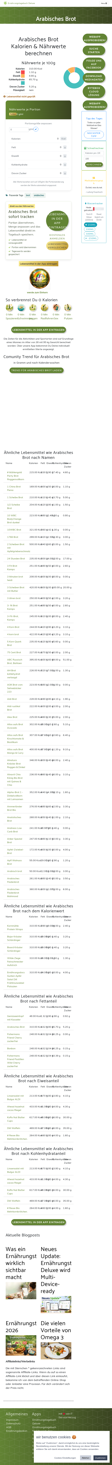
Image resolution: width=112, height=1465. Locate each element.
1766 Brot (12, 536)
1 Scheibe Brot (15, 497)
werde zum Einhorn (37, 292)
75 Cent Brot (14, 652)
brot (28, 195)
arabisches (39, 195)
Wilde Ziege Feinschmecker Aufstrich (15, 962)
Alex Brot (12, 717)
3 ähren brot (14, 598)
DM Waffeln (13, 1128)
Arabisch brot (14, 871)
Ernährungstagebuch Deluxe (21, 3)
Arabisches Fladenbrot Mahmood (13, 893)
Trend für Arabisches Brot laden (36, 370)
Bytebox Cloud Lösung (94, 91)
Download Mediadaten (94, 78)
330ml (89, 229)
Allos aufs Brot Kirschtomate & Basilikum (15, 738)
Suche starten (94, 50)
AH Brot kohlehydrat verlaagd (13, 674)
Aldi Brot (12, 698)
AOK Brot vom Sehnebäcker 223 (15, 688)
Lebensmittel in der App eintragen (59, 220)
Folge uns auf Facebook (94, 64)
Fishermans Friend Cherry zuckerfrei (14, 1038)
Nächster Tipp (93, 134)
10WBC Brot (14, 529)
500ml (89, 233)
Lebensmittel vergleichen (58, 246)
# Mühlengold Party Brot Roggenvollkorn (15, 476)
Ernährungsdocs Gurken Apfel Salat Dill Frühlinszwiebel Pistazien (16, 979)
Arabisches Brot (16, 1026)
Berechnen (94, 164)
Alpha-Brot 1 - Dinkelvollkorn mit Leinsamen (15, 796)
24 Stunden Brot (16, 558)
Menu (103, 3)
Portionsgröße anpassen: (38, 123)
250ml (91, 224)
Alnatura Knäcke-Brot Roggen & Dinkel (16, 764)
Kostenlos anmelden (57, 237)
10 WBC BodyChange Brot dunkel (14, 519)
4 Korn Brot (13, 627)
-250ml (92, 238)
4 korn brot (13, 634)
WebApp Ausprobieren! (95, 38)
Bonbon (11, 1048)
